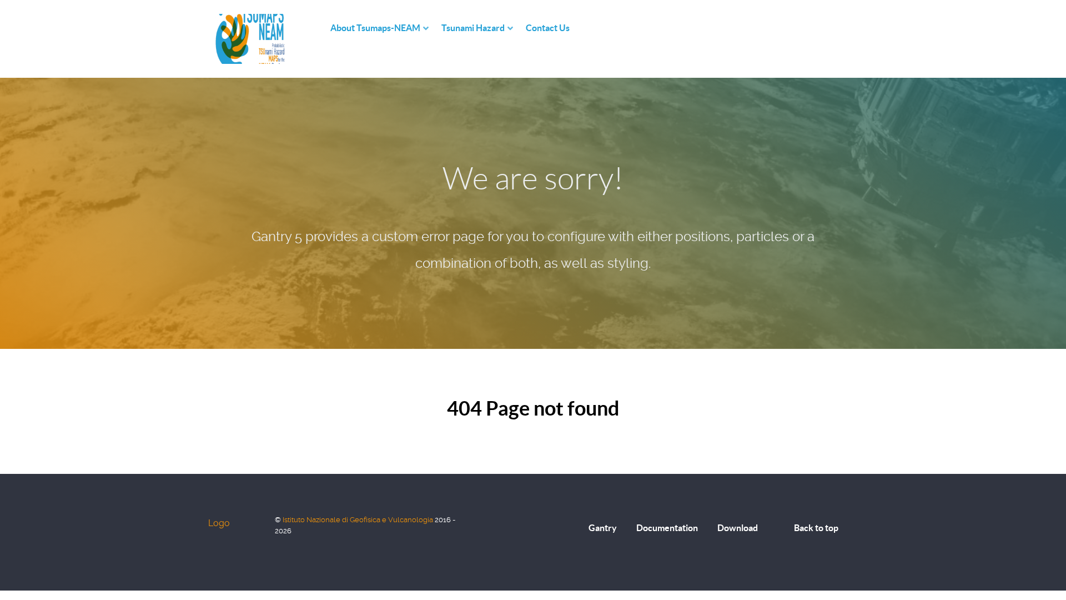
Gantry (603, 528)
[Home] (319, 28)
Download (737, 528)
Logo (219, 523)
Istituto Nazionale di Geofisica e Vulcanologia (359, 520)
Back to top (816, 528)
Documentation (667, 528)
